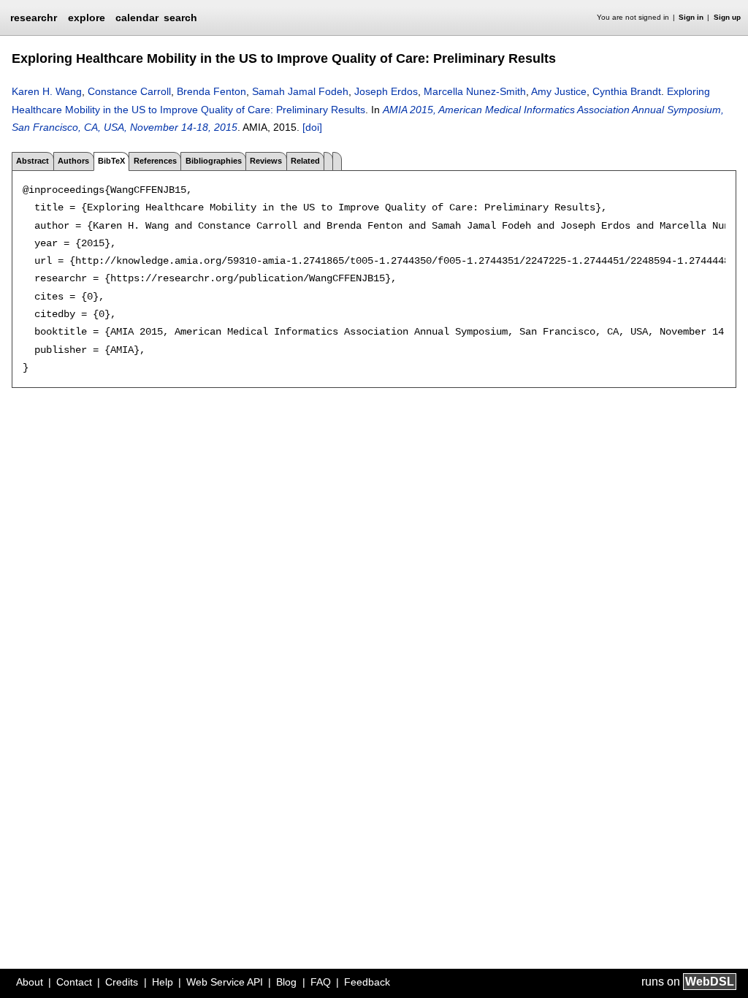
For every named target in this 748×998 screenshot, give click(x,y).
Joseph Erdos (386, 91)
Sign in (691, 17)
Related (305, 160)
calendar (137, 17)
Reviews (266, 160)
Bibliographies (214, 160)
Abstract (32, 160)
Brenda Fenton (211, 91)
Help (162, 982)
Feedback (367, 982)
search (180, 17)
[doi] (312, 127)
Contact (74, 982)
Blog (286, 982)
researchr (33, 17)
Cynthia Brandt (626, 91)
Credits (121, 982)
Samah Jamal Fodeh (300, 91)
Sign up (727, 17)
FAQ (320, 982)
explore (86, 17)
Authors (73, 160)
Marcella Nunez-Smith (475, 91)
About (29, 982)
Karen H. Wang (47, 91)
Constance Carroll (129, 91)
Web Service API (224, 982)
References (155, 160)
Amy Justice (559, 91)
